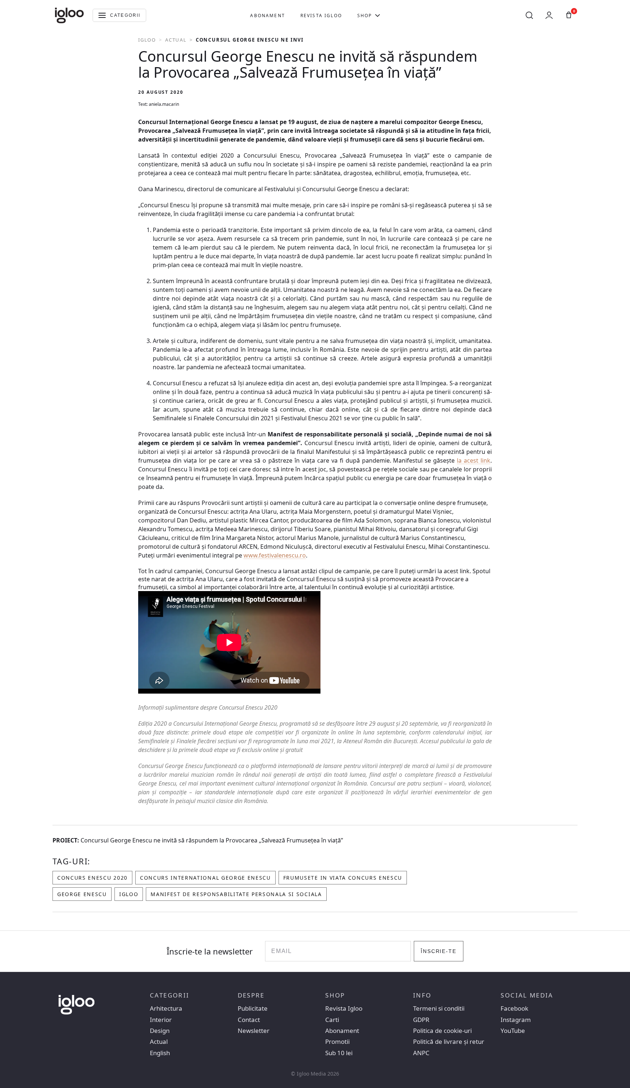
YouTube (513, 1031)
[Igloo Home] (69, 15)
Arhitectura (166, 1008)
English (160, 1053)
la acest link (473, 460)
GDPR (421, 1020)
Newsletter (253, 1031)
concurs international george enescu (205, 877)
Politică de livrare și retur (448, 1042)
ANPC (421, 1053)
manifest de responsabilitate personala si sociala (236, 894)
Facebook (514, 1008)
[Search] (529, 15)
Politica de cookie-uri (442, 1031)
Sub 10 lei (339, 1053)
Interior (161, 1020)
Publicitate (253, 1008)
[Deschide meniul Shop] (377, 15)
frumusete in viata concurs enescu (342, 877)
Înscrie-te (439, 951)
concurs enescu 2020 (92, 877)
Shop (364, 15)
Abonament (267, 15)
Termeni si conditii (438, 1008)
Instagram (516, 1020)
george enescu (82, 894)
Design (160, 1031)
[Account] (549, 15)
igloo (128, 894)
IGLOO (147, 39)
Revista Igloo (321, 15)
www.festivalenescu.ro (275, 555)
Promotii (337, 1042)
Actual (176, 39)
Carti (332, 1020)
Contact (249, 1020)
